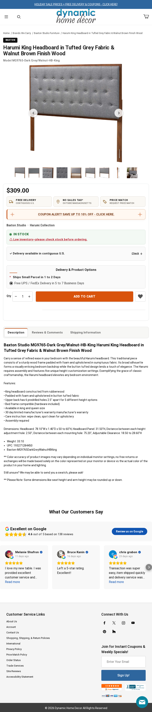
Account (11, 626)
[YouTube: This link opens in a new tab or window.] (133, 623)
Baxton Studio (16, 225)
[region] (76, 172)
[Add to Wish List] (140, 296)
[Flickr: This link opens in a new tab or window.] (114, 631)
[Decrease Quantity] (16, 296)
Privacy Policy (14, 649)
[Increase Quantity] (29, 296)
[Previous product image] (33, 113)
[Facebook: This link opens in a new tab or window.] (104, 623)
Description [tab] (16, 332)
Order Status (13, 660)
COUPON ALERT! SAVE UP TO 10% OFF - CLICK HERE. (76, 214)
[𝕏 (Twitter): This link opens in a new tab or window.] (114, 623)
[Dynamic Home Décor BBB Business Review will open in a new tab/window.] (135, 687)
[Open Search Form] (19, 16)
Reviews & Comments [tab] (47, 332)
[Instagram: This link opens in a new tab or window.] (123, 623)
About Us (11, 621)
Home (6, 33)
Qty (9, 296)
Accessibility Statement (19, 676)
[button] (19, 172)
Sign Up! (123, 675)
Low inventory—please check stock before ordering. (49, 239)
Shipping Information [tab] (85, 332)
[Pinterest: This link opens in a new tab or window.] (104, 631)
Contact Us (12, 632)
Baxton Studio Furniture (46, 33)
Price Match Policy (16, 654)
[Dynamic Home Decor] (76, 16)
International (13, 643)
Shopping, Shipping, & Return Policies (28, 638)
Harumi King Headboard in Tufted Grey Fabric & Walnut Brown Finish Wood (102, 33)
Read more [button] (12, 582)
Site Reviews (13, 671)
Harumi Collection (42, 225)
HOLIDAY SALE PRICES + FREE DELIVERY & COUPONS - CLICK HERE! (76, 4)
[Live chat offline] (142, 702)
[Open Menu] (6, 16)
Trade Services (15, 665)
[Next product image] (118, 113)
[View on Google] (9, 554)
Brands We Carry (22, 33)
